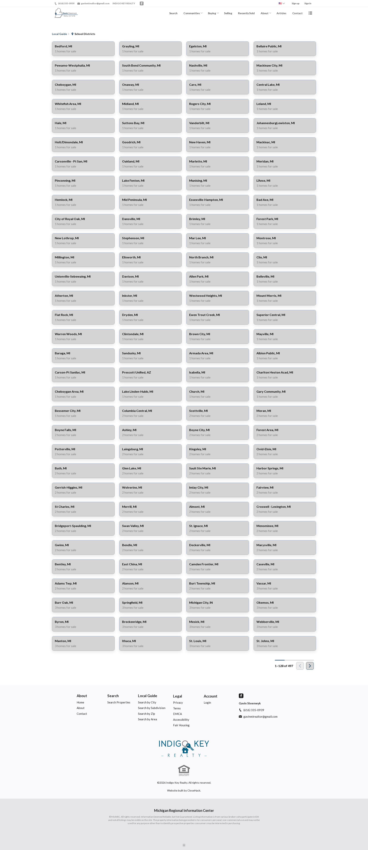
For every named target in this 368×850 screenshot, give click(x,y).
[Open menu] (310, 13)
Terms (177, 708)
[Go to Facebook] (141, 3)
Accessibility (181, 719)
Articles (281, 13)
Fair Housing (181, 725)
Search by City (147, 702)
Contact (297, 13)
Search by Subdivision (151, 708)
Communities (191, 13)
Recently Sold (246, 13)
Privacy (178, 702)
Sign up (295, 3)
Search (173, 13)
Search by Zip (146, 713)
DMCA (177, 714)
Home (80, 702)
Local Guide (147, 695)
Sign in (307, 3)
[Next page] (310, 666)
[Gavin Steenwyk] (184, 748)
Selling (228, 13)
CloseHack (193, 790)
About (264, 13)
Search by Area (147, 719)
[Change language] (281, 3)
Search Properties (118, 702)
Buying (212, 13)
